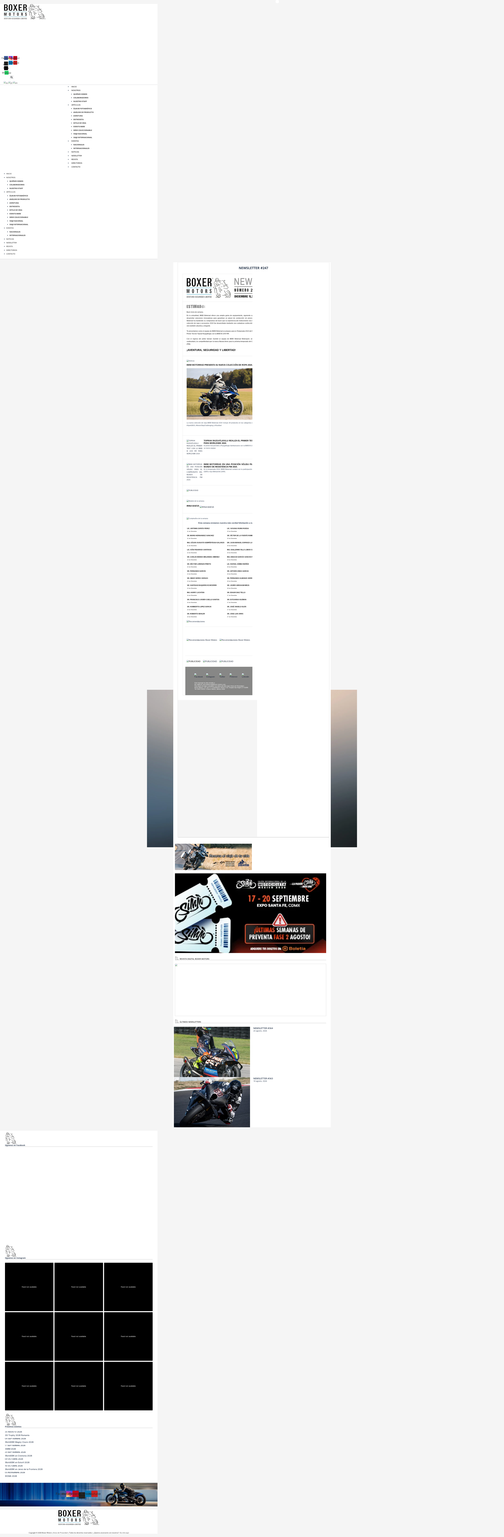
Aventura (78, 116)
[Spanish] (6, 82)
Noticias (10, 239)
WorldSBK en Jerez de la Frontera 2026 (24, 1469)
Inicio (9, 174)
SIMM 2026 (10, 1449)
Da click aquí (124, 1533)
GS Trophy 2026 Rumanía (17, 1435)
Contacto (75, 167)
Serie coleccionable (82, 130)
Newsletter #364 (263, 1028)
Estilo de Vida (79, 123)
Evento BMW (79, 126)
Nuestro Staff (16, 188)
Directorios (11, 250)
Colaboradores (80, 97)
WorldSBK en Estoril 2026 (17, 1462)
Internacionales (81, 148)
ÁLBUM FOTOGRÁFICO (82, 108)
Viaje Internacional (82, 137)
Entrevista (78, 119)
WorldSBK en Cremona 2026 (18, 1455)
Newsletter (11, 243)
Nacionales (78, 144)
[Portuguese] (10, 82)
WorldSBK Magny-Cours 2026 (19, 1442)
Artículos (75, 105)
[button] (12, 77)
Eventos (75, 141)
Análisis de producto (83, 112)
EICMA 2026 (11, 1476)
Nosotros (75, 90)
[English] (15, 82)
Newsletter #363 (263, 1078)
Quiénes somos (80, 94)
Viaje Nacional (80, 134)
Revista (9, 246)
